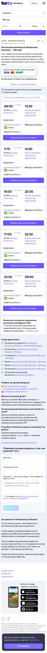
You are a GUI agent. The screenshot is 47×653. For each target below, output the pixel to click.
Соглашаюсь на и (20, 497)
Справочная (6, 574)
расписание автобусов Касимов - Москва (21, 350)
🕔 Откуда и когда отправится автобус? (19, 389)
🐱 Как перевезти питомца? (14, 386)
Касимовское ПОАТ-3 (12, 125)
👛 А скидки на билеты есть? (14, 391)
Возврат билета (7, 571)
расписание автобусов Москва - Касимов (25, 356)
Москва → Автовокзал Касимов (23, 84)
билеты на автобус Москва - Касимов (28, 365)
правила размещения (19, 498)
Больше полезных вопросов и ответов (18, 442)
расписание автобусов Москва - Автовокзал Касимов (23, 344)
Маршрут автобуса (33, 125)
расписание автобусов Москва (30, 368)
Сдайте (20, 435)
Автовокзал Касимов (24, 375)
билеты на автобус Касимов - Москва (28, 361)
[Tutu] (7, 3)
